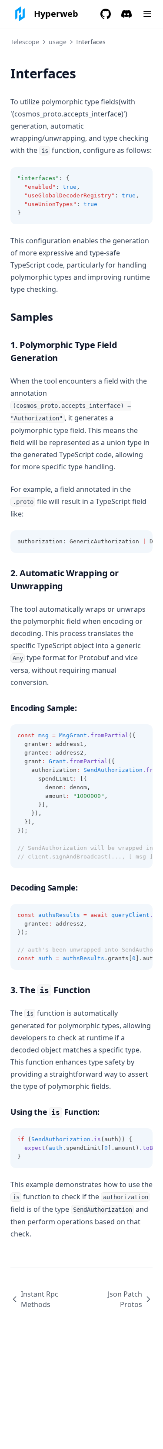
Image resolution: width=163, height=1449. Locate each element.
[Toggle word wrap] (141, 178)
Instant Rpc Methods (39, 1299)
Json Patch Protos (125, 1299)
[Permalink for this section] (84, 73)
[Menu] (147, 14)
